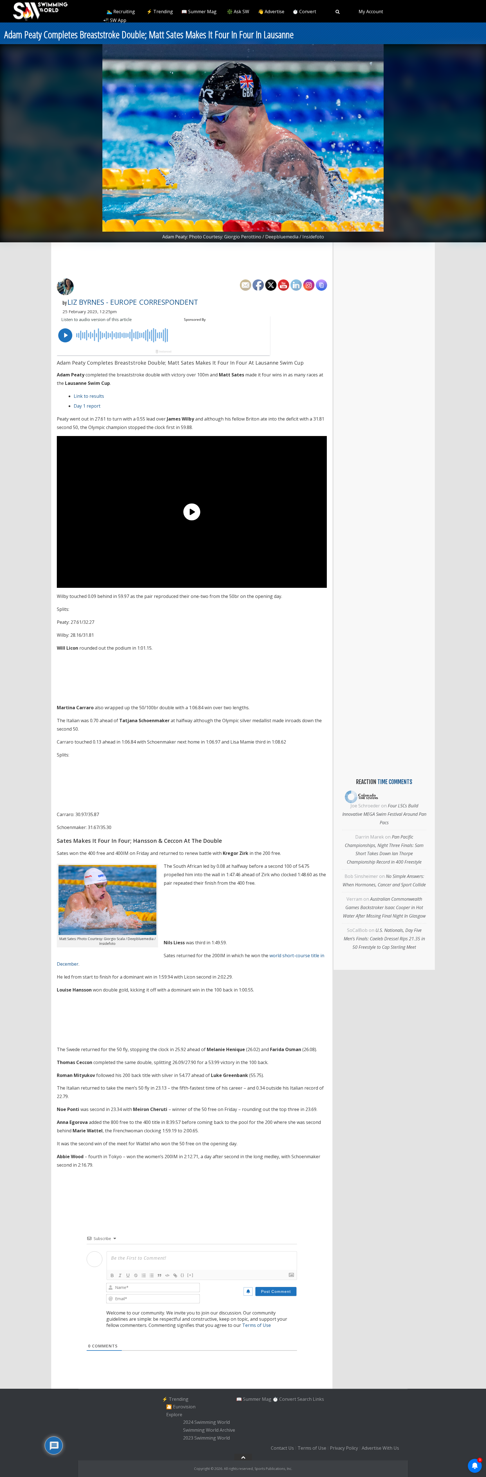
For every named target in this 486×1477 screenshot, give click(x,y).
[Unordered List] (152, 1275)
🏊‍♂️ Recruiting (121, 11)
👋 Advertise (271, 11)
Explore (174, 1414)
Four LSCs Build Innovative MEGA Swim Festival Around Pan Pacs (384, 814)
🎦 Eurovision (180, 1407)
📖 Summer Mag (199, 11)
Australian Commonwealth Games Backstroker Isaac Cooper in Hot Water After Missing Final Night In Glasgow (384, 907)
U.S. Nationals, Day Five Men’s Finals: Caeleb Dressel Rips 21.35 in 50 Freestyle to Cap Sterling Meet (384, 938)
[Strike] (136, 1275)
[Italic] (120, 1275)
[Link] (175, 1275)
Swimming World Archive (209, 1430)
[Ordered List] (144, 1275)
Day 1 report (87, 406)
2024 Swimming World (206, 1422)
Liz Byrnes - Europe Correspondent (133, 302)
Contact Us (282, 1448)
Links (318, 1399)
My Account (371, 11)
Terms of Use (256, 1325)
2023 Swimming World (206, 1438)
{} (182, 1275)
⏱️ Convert (304, 11)
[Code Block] (167, 1275)
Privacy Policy (344, 1448)
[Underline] (128, 1275)
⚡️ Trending (160, 11)
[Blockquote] (159, 1275)
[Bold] (112, 1275)
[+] (190, 1275)
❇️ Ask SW (238, 11)
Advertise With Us (380, 1448)
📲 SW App (114, 20)
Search (304, 1399)
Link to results (89, 396)
